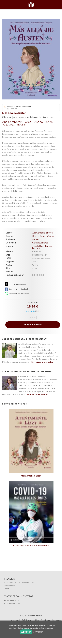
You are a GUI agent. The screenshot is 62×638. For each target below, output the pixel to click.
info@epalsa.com (13, 600)
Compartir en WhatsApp (19, 294)
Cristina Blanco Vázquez (43, 236)
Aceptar (26, 631)
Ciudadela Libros (40, 243)
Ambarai (20, 124)
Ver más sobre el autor (42, 362)
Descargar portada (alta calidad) (19, 108)
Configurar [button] (38, 632)
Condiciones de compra (51, 620)
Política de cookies (30, 620)
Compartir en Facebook (18, 289)
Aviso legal (15, 620)
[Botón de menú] (5, 5)
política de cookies (46, 628)
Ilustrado (36, 248)
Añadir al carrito (33, 324)
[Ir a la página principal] (31, 4)
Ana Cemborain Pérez (16, 121)
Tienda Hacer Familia (42, 246)
